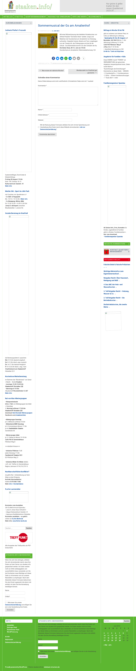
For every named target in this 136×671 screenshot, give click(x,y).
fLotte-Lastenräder (12, 489)
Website (40, 120)
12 (112, 635)
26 (112, 640)
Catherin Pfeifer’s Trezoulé (15, 30)
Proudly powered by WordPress (16, 667)
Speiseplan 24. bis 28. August (114, 38)
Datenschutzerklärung (13, 605)
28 (120, 640)
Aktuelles (8, 17)
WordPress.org (12, 632)
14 (120, 635)
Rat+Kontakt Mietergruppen (22, 413)
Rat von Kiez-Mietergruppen (16, 398)
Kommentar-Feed (13, 630)
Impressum (9, 639)
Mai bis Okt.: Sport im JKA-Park (17, 191)
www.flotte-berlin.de (20, 521)
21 (120, 638)
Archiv (7, 636)
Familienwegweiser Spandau (114, 83)
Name (40, 110)
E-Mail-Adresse (43, 115)
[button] (53, 58)
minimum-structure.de (52, 667)
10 (104, 635)
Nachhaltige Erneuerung (59, 17)
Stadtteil (19, 17)
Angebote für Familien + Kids (115, 57)
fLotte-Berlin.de (17, 519)
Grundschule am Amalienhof (62, 63)
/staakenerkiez (20, 415)
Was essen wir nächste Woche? (53, 70)
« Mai (105, 645)
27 (116, 640)
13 (116, 635)
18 (108, 638)
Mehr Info (8, 186)
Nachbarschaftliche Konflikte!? (17, 472)
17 (104, 638)
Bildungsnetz (95, 17)
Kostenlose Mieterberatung (16, 376)
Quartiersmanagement (36, 17)
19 (112, 638)
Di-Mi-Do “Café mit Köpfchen (114, 51)
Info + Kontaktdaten (16, 484)
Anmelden (10, 625)
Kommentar (42, 86)
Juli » (110, 645)
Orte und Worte (79, 17)
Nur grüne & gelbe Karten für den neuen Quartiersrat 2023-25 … (114, 7)
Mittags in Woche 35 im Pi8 (114, 30)
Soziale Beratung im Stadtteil (16, 213)
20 (116, 638)
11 (108, 635)
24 (104, 640)
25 (108, 640)
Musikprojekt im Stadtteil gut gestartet (87, 71)
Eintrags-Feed (12, 627)
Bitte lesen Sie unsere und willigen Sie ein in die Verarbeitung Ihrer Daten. (18, 605)
